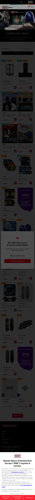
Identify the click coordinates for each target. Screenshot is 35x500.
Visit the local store (17, 261)
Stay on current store (17, 256)
